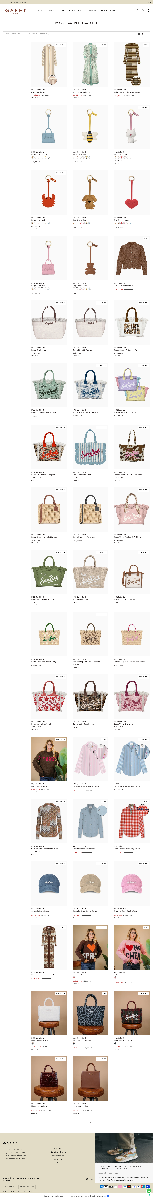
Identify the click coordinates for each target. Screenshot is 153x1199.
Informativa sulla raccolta (55, 1196)
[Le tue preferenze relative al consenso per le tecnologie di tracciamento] (149, 1195)
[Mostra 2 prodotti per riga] (139, 34)
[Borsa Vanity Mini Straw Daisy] (49, 634)
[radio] (32, 157)
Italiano (9, 1187)
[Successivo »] (104, 1122)
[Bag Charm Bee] (90, 127)
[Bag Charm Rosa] (49, 258)
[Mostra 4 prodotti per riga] (147, 34)
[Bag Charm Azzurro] (49, 127)
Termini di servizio (114, 1180)
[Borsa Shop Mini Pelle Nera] (90, 509)
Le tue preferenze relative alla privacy (86, 1196)
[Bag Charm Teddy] (90, 258)
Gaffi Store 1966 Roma (16, 1192)
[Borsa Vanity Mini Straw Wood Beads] (132, 634)
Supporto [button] (56, 1149)
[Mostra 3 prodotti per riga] (143, 34)
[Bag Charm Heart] (132, 192)
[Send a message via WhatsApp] (149, 1191)
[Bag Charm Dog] (90, 192)
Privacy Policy (56, 1163)
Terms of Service (57, 1156)
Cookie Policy (56, 1159)
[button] (62, 10)
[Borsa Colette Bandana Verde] (49, 385)
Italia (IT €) (26, 1187)
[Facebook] (87, 1179)
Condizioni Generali (59, 1152)
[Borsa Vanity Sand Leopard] (90, 696)
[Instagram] (92, 1179)
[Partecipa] (148, 1173)
